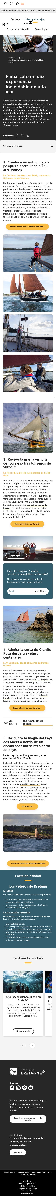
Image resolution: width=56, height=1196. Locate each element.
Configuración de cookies (27, 1189)
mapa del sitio (27, 1193)
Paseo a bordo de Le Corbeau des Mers (26, 226)
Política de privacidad (26, 1184)
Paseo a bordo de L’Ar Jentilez (26, 708)
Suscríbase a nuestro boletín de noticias (28, 1119)
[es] (23, 4)
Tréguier (45, 679)
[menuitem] (16, 19)
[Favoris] (11, 4)
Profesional (50, 10)
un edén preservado (30, 784)
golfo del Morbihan (22, 204)
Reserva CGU (27, 1191)
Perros (35, 679)
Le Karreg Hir (27, 806)
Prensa (41, 10)
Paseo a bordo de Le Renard (27, 524)
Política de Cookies (27, 1186)
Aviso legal (27, 1181)
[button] (17, 3)
